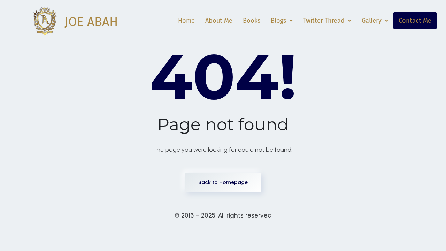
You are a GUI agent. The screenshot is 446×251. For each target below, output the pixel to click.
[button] (282, 20)
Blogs (278, 20)
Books (251, 20)
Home (186, 20)
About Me (218, 20)
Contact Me (415, 20)
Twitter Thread (324, 20)
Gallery (372, 20)
